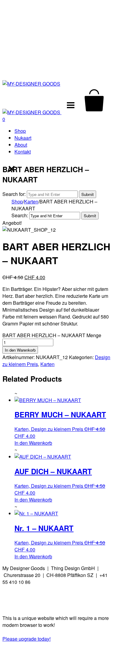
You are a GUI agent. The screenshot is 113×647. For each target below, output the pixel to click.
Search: (19, 215)
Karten (31, 201)
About (20, 144)
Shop (20, 130)
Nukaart (22, 137)
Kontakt (22, 151)
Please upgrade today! (26, 638)
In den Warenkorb (20, 350)
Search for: (14, 194)
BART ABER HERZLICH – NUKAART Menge (51, 335)
